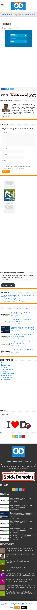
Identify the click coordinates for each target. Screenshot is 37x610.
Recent (4, 308)
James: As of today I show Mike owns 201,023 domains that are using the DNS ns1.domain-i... (20, 587)
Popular (10, 308)
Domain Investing (6, 377)
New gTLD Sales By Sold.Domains (13, 299)
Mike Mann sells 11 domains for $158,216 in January (21, 342)
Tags (26, 308)
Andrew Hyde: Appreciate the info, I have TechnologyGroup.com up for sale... (19, 580)
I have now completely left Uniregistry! (14, 301)
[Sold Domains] (18, 95)
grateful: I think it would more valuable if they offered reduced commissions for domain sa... (20, 574)
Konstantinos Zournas (8, 27)
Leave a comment (7, 28)
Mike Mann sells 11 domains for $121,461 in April (21, 313)
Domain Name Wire (7, 373)
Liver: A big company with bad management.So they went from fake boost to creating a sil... (20, 568)
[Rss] (13, 436)
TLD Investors (5, 379)
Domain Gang (5, 365)
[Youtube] (23, 436)
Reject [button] (24, 607)
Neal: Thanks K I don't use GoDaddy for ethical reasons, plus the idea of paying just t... (20, 592)
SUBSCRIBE (8, 285)
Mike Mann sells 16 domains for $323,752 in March (21, 320)
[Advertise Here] (18, 14)
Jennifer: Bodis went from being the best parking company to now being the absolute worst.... (20, 550)
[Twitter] (16, 436)
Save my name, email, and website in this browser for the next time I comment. (16, 167)
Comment (5, 132)
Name (4, 149)
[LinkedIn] (20, 436)
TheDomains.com (6, 375)
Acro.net (3, 363)
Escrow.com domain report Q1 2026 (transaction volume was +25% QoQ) (22, 328)
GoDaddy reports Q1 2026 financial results (20, 536)
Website (4, 161)
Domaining (4, 371)
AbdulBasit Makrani (7, 369)
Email (4, 155)
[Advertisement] (18, 67)
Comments (19, 308)
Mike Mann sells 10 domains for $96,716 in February (21, 335)
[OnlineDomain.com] (18, 6)
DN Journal (4, 367)
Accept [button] (17, 607)
